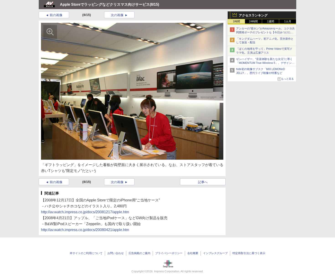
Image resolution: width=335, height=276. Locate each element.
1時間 (236, 21)
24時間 (253, 21)
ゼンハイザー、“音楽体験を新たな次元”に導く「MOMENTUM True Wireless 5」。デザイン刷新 (265, 62)
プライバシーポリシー (169, 253)
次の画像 (117, 15)
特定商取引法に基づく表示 (248, 253)
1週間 (270, 21)
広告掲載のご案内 (139, 253)
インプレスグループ (215, 253)
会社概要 (192, 253)
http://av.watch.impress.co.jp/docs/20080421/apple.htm (85, 230)
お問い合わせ (115, 253)
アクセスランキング (253, 15)
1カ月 (287, 21)
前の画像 (56, 15)
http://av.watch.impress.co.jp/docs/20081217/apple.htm (85, 212)
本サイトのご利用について (86, 253)
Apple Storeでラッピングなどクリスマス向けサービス (105, 4)
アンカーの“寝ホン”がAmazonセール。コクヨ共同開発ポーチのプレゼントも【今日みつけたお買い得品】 (265, 32)
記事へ (203, 182)
